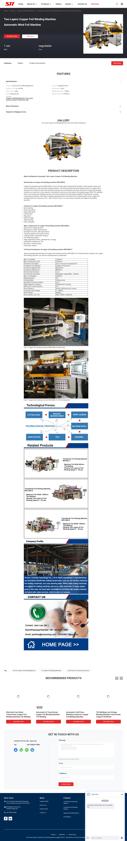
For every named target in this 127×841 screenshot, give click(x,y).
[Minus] (122, 794)
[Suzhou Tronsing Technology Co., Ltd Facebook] (6, 818)
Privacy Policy (72, 834)
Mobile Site (62, 834)
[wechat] (27, 750)
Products (13, 11)
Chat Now (30, 36)
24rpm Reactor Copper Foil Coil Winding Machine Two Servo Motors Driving (77, 714)
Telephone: (63, 773)
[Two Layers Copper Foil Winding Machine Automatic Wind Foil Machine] (103, 34)
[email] (15, 750)
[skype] (32, 750)
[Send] (122, 838)
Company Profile (44, 801)
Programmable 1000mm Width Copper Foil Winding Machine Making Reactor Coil (48, 714)
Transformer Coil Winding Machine (71, 808)
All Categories (67, 816)
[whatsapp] (21, 750)
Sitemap (53, 834)
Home (6, 11)
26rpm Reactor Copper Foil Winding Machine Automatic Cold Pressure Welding (17, 714)
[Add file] (87, 838)
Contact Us (43, 812)
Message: (62, 740)
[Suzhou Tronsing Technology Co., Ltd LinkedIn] (10, 818)
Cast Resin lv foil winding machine (78, 670)
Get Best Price (12, 36)
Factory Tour (43, 805)
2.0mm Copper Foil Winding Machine (24, 670)
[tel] (38, 750)
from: (61, 763)
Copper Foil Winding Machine (26, 11)
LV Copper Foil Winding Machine (51, 670)
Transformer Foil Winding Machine (70, 802)
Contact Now (66, 784)
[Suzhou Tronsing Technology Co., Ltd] (10, 4)
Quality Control (44, 809)
